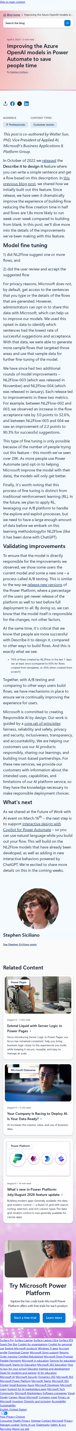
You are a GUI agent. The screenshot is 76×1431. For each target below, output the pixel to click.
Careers (13, 1397)
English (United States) (13, 1409)
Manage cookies (9, 1424)
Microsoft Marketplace (28, 1393)
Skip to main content (12, 1)
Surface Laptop (24, 1340)
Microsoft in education (35, 1360)
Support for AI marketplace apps (26, 1389)
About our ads (20, 1428)
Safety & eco (58, 1424)
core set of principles (42, 723)
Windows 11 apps (48, 1348)
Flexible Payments (10, 1360)
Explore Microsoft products (21, 1348)
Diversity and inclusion (37, 1401)
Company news (48, 1397)
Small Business (18, 1385)
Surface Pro (7, 1340)
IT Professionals (15, 124)
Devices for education (63, 1360)
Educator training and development (48, 1368)
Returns (64, 1352)
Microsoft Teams (41, 1381)
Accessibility (59, 1401)
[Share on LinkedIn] (26, 103)
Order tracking (9, 1356)
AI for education (47, 1372)
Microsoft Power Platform (15, 1381)
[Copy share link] (5, 103)
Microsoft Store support (44, 1352)
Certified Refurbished (30, 1356)
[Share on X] (19, 103)
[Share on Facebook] (12, 103)
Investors (17, 1401)
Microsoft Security (27, 1376)
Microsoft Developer (47, 1385)
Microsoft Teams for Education (18, 1364)
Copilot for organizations (33, 1344)
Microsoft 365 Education (52, 1364)
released (49, 160)
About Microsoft (28, 1397)
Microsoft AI (7, 1376)
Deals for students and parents (18, 1372)
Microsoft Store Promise (58, 1356)
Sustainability (8, 1405)
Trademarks (43, 1424)
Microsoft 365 (64, 1376)
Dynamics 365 (47, 1376)
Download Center (18, 1352)
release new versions (44, 584)
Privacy (68, 1420)
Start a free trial (25, 1318)
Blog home (13, 14)
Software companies (55, 1393)
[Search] (67, 23)
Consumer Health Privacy (15, 1420)
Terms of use (27, 1424)
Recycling (5, 1428)
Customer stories (44, 124)
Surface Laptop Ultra (46, 1340)
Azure (30, 1385)
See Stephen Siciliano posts (20, 944)
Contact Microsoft (52, 1420)
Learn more (54, 1318)
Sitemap (36, 1420)
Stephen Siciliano (19, 72)
